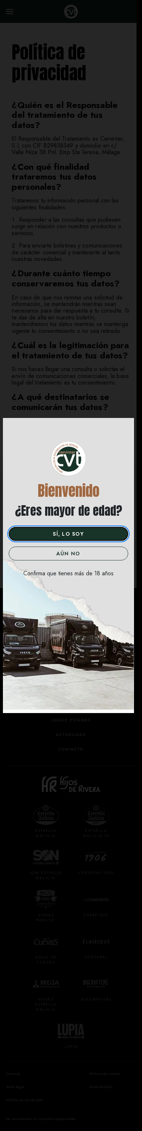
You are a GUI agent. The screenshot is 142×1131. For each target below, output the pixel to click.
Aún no (68, 553)
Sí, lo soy (68, 534)
